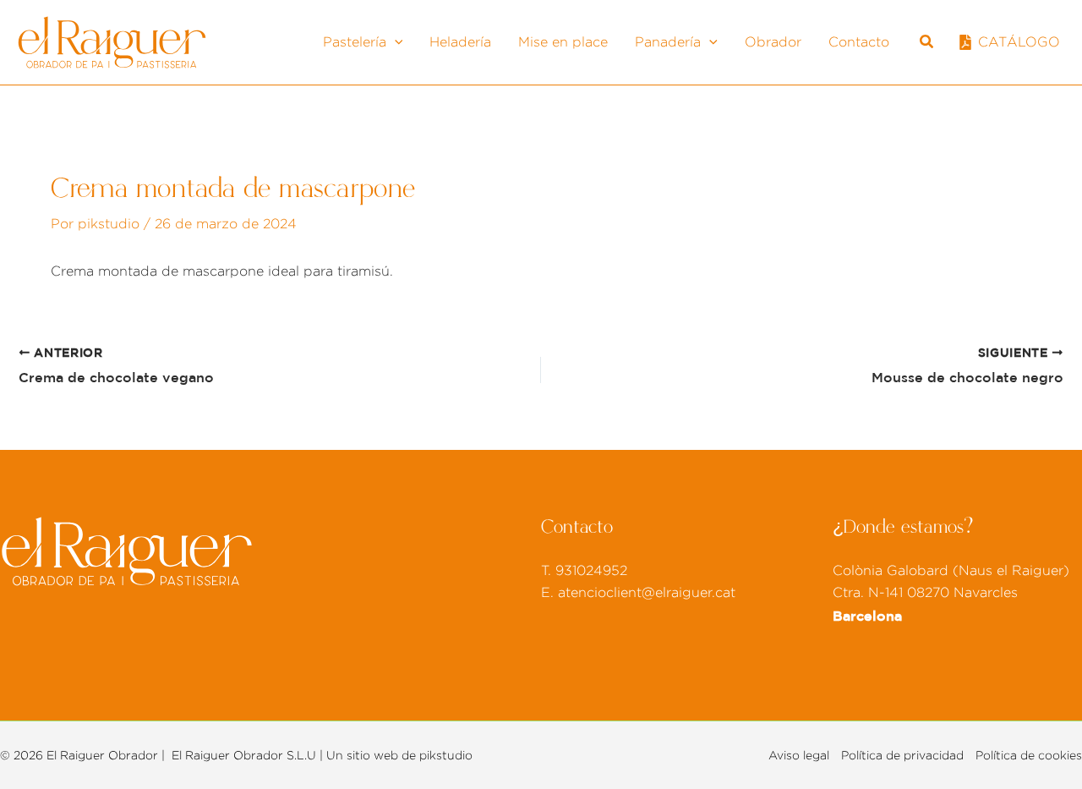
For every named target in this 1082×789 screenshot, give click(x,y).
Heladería (460, 42)
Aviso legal (798, 755)
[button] (394, 42)
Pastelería (354, 42)
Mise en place (563, 42)
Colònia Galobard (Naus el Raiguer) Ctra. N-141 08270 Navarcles (951, 593)
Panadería (668, 42)
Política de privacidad (902, 755)
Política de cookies (1028, 755)
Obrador (773, 42)
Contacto (858, 42)
